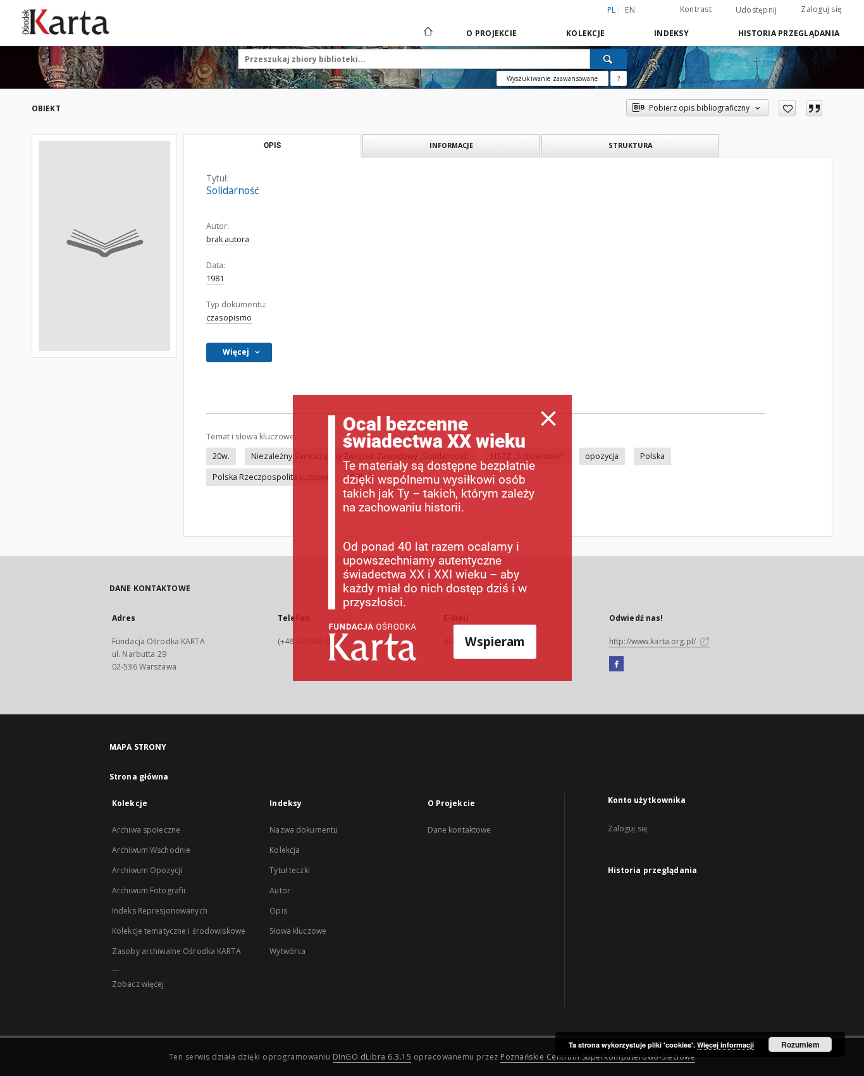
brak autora (227, 239)
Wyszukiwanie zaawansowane (552, 78)
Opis (278, 910)
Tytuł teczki (289, 870)
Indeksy (671, 33)
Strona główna (139, 776)
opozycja (602, 456)
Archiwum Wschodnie (151, 850)
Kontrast (696, 9)
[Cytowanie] (814, 108)
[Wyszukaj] (608, 59)
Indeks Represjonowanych (159, 910)
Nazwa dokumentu (303, 829)
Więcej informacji (725, 1044)
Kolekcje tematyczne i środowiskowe (178, 931)
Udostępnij (756, 10)
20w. (221, 456)
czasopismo (229, 317)
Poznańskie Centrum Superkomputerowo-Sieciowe (597, 1056)
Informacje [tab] (451, 145)
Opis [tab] (272, 145)
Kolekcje (585, 33)
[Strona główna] (427, 33)
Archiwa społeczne (146, 829)
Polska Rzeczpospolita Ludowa (271, 477)
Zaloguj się (821, 9)
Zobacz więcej (138, 984)
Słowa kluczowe (297, 931)
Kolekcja (284, 850)
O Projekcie (491, 33)
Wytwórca (287, 951)
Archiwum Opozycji (147, 870)
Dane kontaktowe (459, 829)
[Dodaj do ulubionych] (787, 108)
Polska (652, 456)
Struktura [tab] (630, 145)
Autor (279, 890)
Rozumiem (800, 1044)
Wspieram (495, 641)
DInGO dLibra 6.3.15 (372, 1056)
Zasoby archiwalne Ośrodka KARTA (176, 951)
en (630, 10)
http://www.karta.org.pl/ (653, 641)
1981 (215, 278)
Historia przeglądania (788, 33)
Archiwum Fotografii (148, 890)
